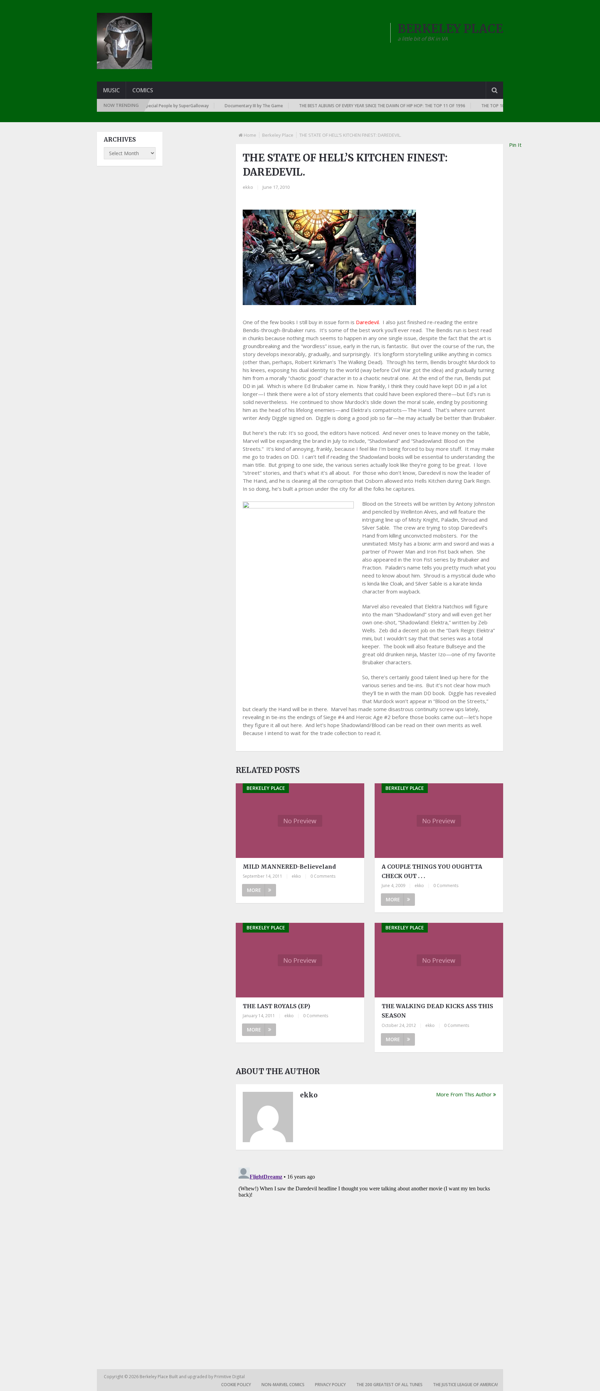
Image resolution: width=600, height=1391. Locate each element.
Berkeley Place (277, 135)
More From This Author (464, 1094)
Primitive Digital (229, 1377)
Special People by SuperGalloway (155, 106)
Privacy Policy (330, 1385)
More (254, 890)
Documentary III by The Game (232, 106)
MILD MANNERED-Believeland (289, 866)
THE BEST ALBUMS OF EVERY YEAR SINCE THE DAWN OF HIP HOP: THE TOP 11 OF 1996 (361, 106)
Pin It (515, 144)
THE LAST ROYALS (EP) (276, 1006)
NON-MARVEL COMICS (283, 1385)
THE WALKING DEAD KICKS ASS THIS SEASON (437, 1011)
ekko (248, 187)
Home (250, 135)
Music (111, 90)
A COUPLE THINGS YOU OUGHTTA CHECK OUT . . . (432, 871)
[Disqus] (369, 1251)
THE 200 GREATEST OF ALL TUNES (389, 1385)
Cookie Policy (236, 1385)
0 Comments (322, 876)
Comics (142, 90)
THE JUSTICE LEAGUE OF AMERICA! (465, 1385)
